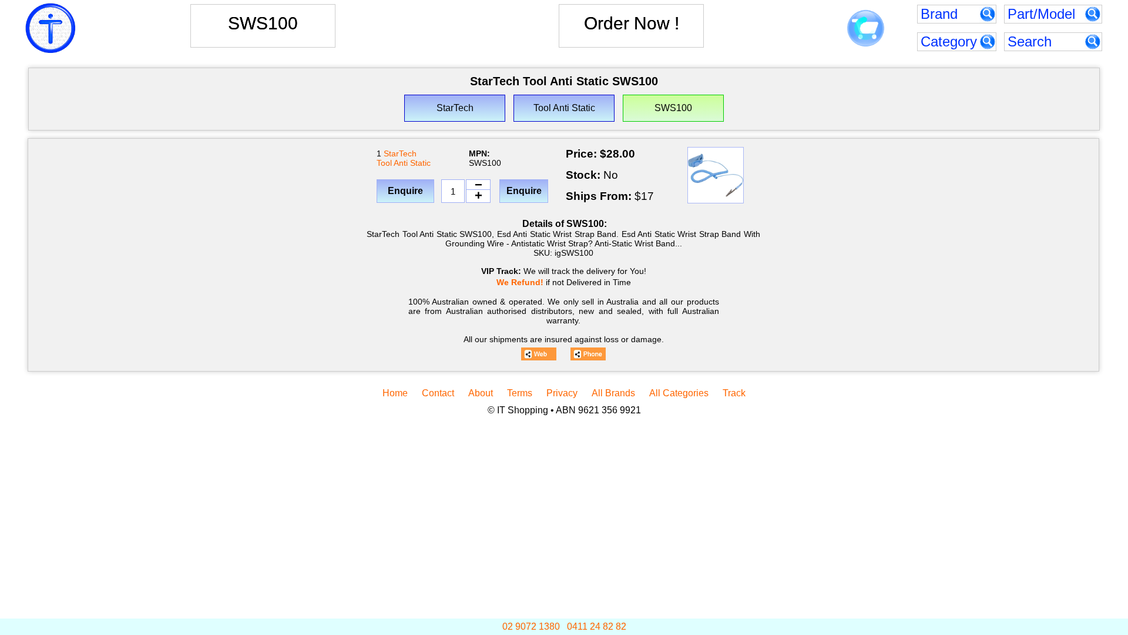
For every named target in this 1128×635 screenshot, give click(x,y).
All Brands (613, 393)
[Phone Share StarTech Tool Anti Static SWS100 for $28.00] (588, 353)
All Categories (679, 393)
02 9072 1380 (531, 626)
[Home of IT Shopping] (50, 28)
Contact (438, 393)
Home (395, 393)
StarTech (400, 153)
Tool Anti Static (404, 163)
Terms (519, 393)
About (480, 393)
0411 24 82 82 (596, 626)
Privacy (562, 393)
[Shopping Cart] (866, 29)
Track (734, 393)
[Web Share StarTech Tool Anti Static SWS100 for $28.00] (538, 353)
